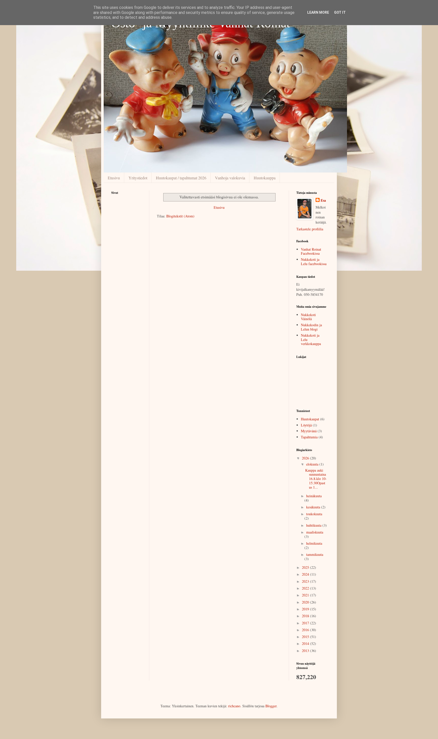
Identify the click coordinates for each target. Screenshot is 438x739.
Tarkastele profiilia (309, 229)
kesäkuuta (313, 507)
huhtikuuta (314, 525)
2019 (306, 609)
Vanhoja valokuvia (230, 177)
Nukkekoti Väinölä (308, 316)
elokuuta (312, 464)
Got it (340, 12)
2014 (306, 643)
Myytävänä (309, 430)
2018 (306, 615)
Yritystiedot (138, 177)
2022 (306, 588)
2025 (306, 567)
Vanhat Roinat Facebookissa (311, 251)
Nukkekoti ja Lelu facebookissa (313, 261)
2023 (306, 581)
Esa (323, 200)
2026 (306, 458)
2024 (306, 574)
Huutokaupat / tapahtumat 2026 (181, 177)
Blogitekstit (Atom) (180, 216)
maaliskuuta (314, 532)
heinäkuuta (314, 495)
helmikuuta (314, 543)
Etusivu (114, 177)
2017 (306, 623)
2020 (306, 602)
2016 (306, 629)
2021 (306, 595)
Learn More (318, 12)
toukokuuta (314, 513)
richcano (234, 705)
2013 (306, 650)
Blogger (271, 705)
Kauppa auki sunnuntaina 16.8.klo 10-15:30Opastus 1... (316, 479)
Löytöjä (306, 425)
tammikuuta (314, 554)
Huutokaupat (310, 419)
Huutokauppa (265, 177)
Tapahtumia (309, 437)
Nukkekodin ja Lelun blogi (311, 327)
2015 (306, 636)
